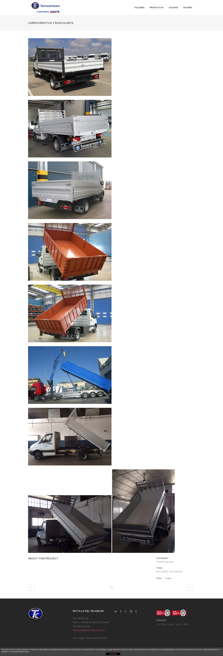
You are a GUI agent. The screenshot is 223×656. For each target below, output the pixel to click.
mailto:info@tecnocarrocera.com (89, 630)
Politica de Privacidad (96, 638)
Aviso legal (78, 638)
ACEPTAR (113, 654)
